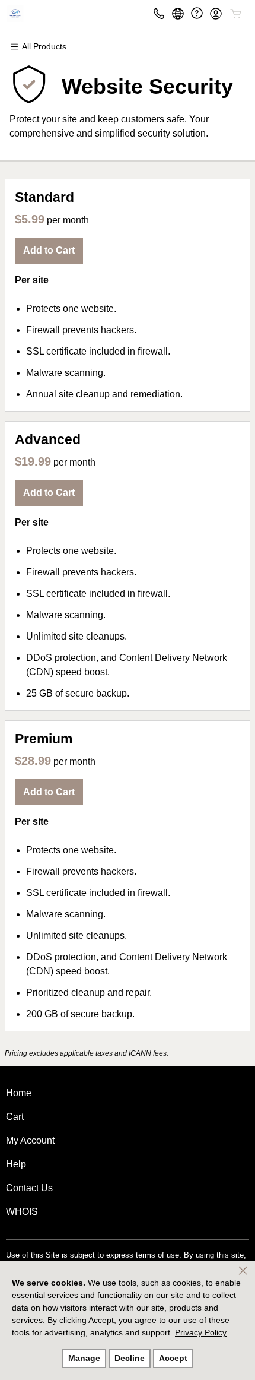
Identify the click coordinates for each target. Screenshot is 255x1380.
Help (16, 1164)
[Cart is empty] (236, 13)
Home (18, 1093)
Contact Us (29, 1188)
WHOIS (22, 1212)
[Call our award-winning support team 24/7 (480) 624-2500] (196, 13)
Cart (15, 1117)
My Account (30, 1140)
